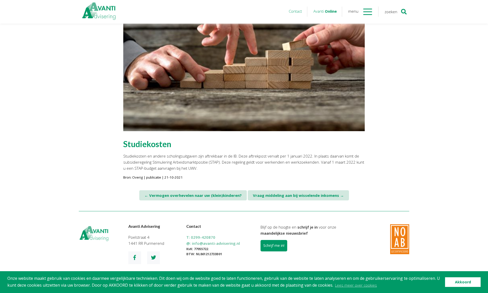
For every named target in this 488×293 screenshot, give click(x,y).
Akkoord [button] (463, 282)
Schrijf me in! (273, 245)
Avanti (325, 11)
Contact (295, 11)
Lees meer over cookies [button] (356, 285)
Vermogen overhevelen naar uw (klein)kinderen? (193, 195)
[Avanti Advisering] (99, 12)
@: (213, 243)
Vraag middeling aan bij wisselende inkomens (298, 195)
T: (200, 237)
